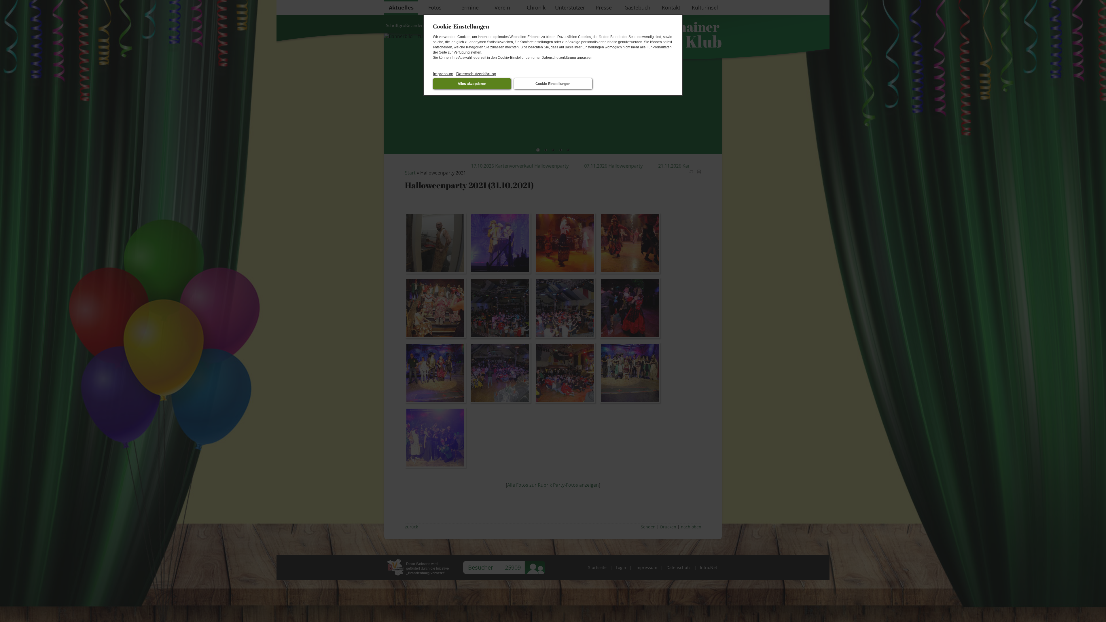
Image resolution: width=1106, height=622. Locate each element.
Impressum (443, 73)
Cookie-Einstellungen (552, 84)
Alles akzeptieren (472, 84)
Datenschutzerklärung (476, 73)
